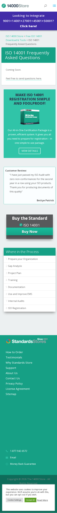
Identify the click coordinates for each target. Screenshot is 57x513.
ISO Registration (17, 308)
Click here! (28, 26)
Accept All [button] (30, 500)
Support (11, 368)
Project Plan (14, 273)
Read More (42, 500)
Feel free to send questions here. (24, 78)
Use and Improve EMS (20, 294)
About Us (12, 373)
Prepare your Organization (23, 259)
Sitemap (11, 394)
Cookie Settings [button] (14, 500)
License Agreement (18, 388)
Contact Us (13, 378)
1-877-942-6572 (18, 451)
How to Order (14, 352)
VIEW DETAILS (29, 150)
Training (13, 280)
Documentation (16, 287)
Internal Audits (16, 301)
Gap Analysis (15, 266)
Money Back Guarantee (23, 463)
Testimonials (14, 357)
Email (13, 457)
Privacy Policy (14, 383)
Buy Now (30, 231)
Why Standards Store (19, 362)
